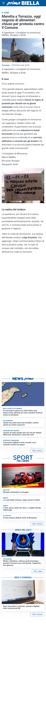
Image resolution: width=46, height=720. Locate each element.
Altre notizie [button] (37, 451)
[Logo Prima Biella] (23, 3)
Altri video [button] (38, 571)
